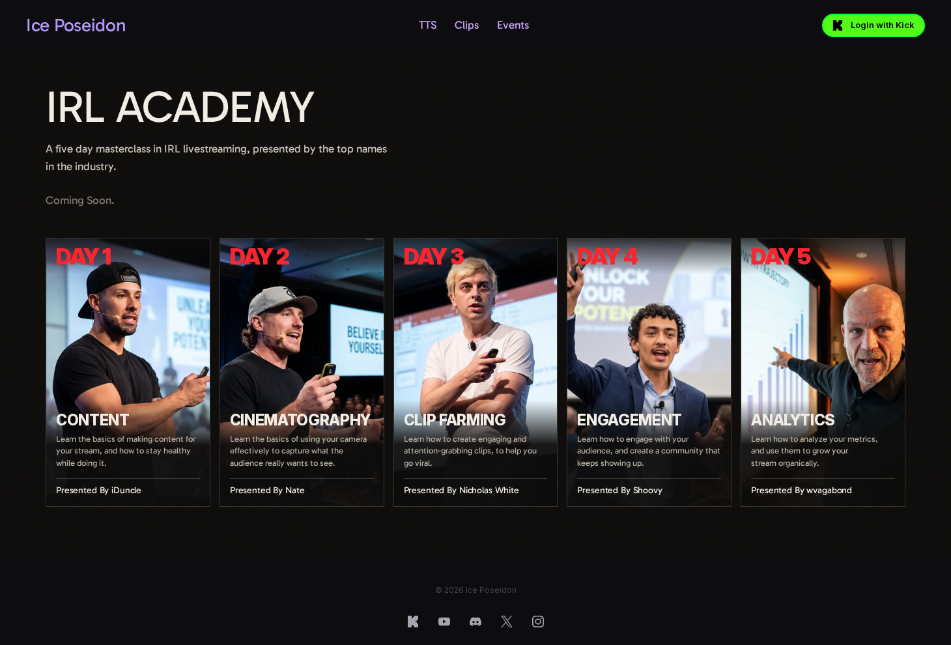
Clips (467, 24)
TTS (427, 24)
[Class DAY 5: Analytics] (823, 372)
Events (513, 24)
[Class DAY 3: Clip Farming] (476, 372)
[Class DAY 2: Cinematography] (302, 372)
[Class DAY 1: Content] (128, 372)
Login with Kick (883, 25)
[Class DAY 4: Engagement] (649, 372)
